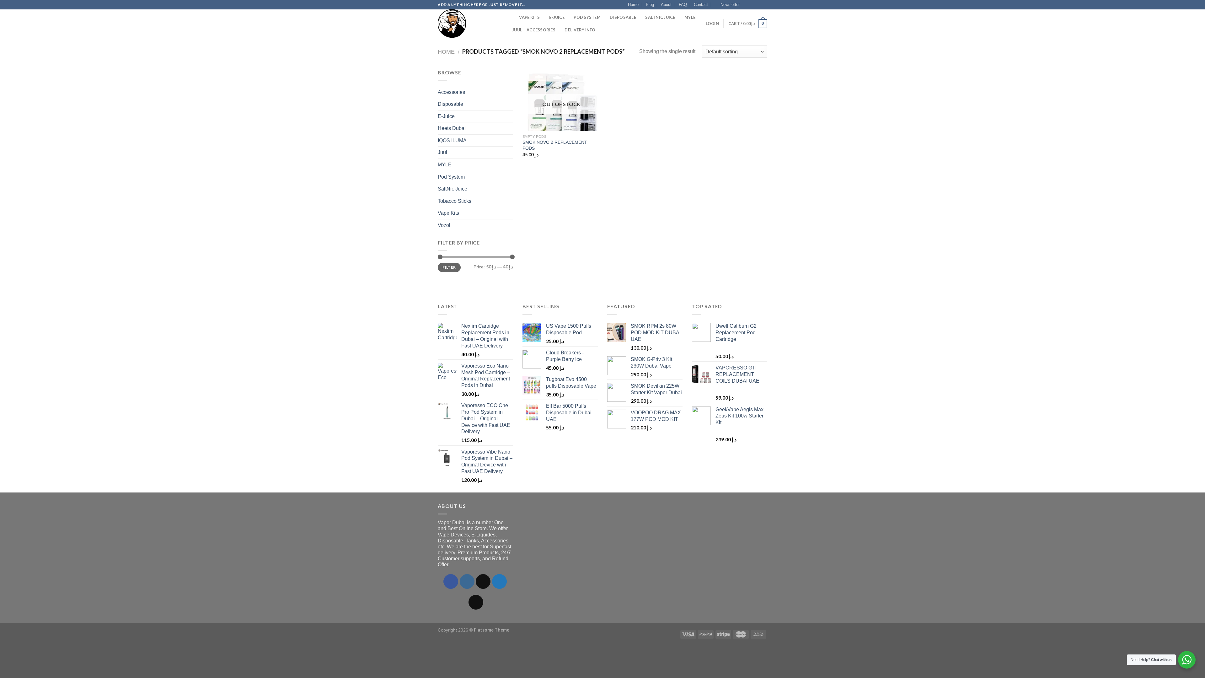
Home (633, 4)
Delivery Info (580, 29)
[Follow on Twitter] (758, 5)
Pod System (587, 17)
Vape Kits (529, 17)
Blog (650, 4)
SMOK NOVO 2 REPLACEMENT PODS (554, 145)
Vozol (444, 225)
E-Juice (557, 17)
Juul (517, 29)
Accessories (541, 29)
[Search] (512, 17)
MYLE (689, 17)
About (666, 4)
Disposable (623, 17)
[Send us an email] (764, 5)
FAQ (683, 4)
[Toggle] (510, 92)
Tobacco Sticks (454, 201)
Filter (449, 267)
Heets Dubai (452, 128)
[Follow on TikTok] (483, 581)
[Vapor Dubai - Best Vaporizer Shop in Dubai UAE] (469, 23)
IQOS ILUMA (452, 140)
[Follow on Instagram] (752, 5)
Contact (701, 4)
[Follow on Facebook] (746, 5)
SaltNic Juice (660, 17)
